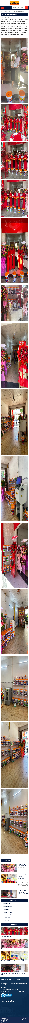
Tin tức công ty (9, 11)
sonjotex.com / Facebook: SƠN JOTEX (15, 992)
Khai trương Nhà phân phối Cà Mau (9, 948)
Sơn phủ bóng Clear (7, 906)
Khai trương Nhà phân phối (19, 11)
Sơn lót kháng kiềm (7, 915)
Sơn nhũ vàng (6, 909)
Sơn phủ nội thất (6, 903)
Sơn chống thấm (6, 918)
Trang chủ (3, 11)
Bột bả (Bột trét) (6, 920)
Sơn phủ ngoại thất (7, 912)
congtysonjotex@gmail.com (12, 989)
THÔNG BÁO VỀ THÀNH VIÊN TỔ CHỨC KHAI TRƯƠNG (14, 961)
